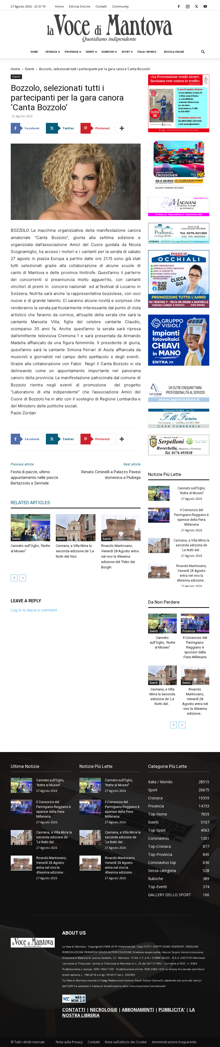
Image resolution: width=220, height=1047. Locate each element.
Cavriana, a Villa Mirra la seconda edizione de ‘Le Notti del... (191, 545)
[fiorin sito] (178, 426)
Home (59, 6)
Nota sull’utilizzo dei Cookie (126, 1042)
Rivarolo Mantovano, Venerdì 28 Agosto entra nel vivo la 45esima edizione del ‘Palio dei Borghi (120, 556)
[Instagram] (188, 6)
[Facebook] (179, 6)
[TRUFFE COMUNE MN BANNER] (178, 130)
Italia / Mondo (146, 52)
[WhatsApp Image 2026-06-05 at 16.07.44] (178, 188)
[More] (122, 128)
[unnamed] (178, 400)
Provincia (71, 52)
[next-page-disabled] (22, 578)
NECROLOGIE (103, 1010)
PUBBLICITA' (172, 1010)
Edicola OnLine (79, 6)
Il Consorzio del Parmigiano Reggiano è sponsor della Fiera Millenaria (195, 647)
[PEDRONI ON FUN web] (178, 241)
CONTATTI (73, 1010)
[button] (202, 52)
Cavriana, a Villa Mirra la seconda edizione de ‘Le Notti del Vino (75, 551)
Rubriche (108, 52)
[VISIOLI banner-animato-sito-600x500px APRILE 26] (178, 364)
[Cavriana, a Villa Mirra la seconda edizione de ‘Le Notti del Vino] (75, 527)
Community (120, 6)
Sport (126, 52)
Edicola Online (174, 52)
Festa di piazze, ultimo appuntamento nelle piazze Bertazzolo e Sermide (34, 477)
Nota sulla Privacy (69, 1042)
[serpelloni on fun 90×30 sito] (178, 453)
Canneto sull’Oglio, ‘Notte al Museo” (162, 642)
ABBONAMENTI (138, 1010)
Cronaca (51, 52)
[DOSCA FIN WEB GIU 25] (178, 306)
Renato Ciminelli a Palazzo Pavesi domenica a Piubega (111, 474)
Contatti (101, 6)
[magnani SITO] (178, 214)
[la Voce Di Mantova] (110, 28)
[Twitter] (196, 6)
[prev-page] (14, 578)
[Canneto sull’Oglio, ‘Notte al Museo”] (30, 527)
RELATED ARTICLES (30, 502)
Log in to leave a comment (34, 610)
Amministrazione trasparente (174, 1042)
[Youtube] (205, 6)
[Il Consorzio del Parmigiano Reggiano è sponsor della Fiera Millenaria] (159, 515)
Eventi (90, 52)
